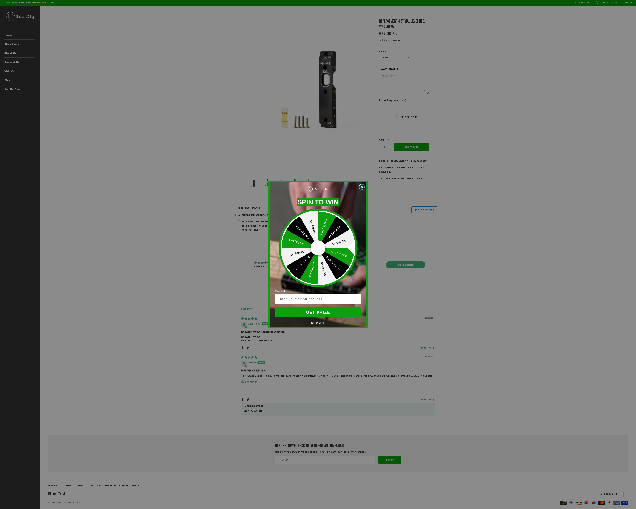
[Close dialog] (361, 186)
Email (280, 291)
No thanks (318, 322)
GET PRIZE (318, 312)
